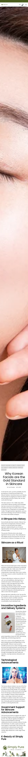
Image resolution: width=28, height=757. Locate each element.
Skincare (4, 469)
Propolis (20, 467)
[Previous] (5, 1)
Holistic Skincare (6, 465)
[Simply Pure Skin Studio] (4, 4)
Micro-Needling (13, 467)
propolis (18, 624)
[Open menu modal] (25, 4)
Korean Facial (20, 465)
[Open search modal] (19, 4)
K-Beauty (14, 465)
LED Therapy (5, 467)
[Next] (22, 1)
